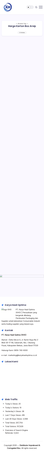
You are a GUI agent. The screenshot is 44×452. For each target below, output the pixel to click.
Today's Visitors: (12, 407)
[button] (30, 7)
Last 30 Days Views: (14, 419)
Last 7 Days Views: (13, 415)
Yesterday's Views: (13, 411)
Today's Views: (12, 404)
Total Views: (10, 422)
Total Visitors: (11, 426)
